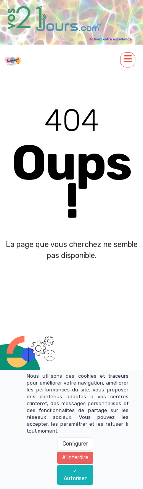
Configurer (75, 444)
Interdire (77, 457)
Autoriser (75, 478)
